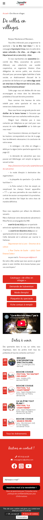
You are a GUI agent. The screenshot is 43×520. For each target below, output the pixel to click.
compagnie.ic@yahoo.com (23, 460)
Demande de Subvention (21, 286)
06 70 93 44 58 (23, 457)
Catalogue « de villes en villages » (21, 279)
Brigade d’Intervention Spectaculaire (25, 360)
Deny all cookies (31, 514)
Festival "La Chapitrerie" (23, 389)
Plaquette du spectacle (21, 298)
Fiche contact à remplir (21, 304)
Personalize (22, 517)
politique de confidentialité (17, 494)
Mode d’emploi (21, 292)
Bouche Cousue (24, 372)
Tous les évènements (16, 433)
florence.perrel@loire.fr (28, 257)
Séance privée (24, 421)
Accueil (5, 14)
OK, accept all (13, 514)
